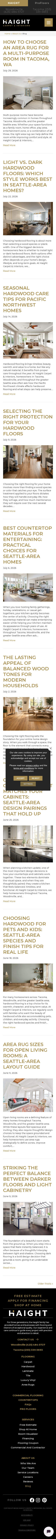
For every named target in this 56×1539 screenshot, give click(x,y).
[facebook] (32, 1500)
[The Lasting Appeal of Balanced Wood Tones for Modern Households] (28, 713)
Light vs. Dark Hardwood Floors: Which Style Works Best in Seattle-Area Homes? (27, 176)
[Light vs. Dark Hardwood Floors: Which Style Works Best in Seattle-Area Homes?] (28, 218)
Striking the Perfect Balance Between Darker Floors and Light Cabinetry (27, 1179)
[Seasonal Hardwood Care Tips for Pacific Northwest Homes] (28, 340)
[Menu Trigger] (48, 22)
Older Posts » (45, 1283)
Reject (35, 778)
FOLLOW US (17, 1500)
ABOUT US (28, 1458)
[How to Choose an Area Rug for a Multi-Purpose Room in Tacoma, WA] (28, 92)
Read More (9, 145)
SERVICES (28, 1419)
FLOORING (28, 1356)
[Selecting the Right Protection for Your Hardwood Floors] (28, 461)
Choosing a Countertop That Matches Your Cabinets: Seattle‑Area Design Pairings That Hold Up (28, 797)
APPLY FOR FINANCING (28, 1300)
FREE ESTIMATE (28, 1296)
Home (7, 33)
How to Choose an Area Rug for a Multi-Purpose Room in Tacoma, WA (26, 53)
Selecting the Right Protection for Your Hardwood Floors (28, 422)
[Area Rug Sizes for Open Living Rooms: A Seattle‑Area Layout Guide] (28, 1095)
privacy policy (32, 765)
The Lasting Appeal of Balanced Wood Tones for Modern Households (26, 671)
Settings (28, 784)
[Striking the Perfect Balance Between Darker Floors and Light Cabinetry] (28, 1218)
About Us (16, 33)
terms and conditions (24, 768)
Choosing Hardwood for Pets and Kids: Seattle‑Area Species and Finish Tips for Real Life (24, 935)
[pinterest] (44, 1500)
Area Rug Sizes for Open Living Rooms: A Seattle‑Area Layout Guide (25, 1055)
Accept (20, 778)
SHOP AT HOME (28, 1305)
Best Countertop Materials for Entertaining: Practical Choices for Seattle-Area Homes (27, 545)
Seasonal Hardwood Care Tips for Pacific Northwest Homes (26, 299)
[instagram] (38, 1500)
